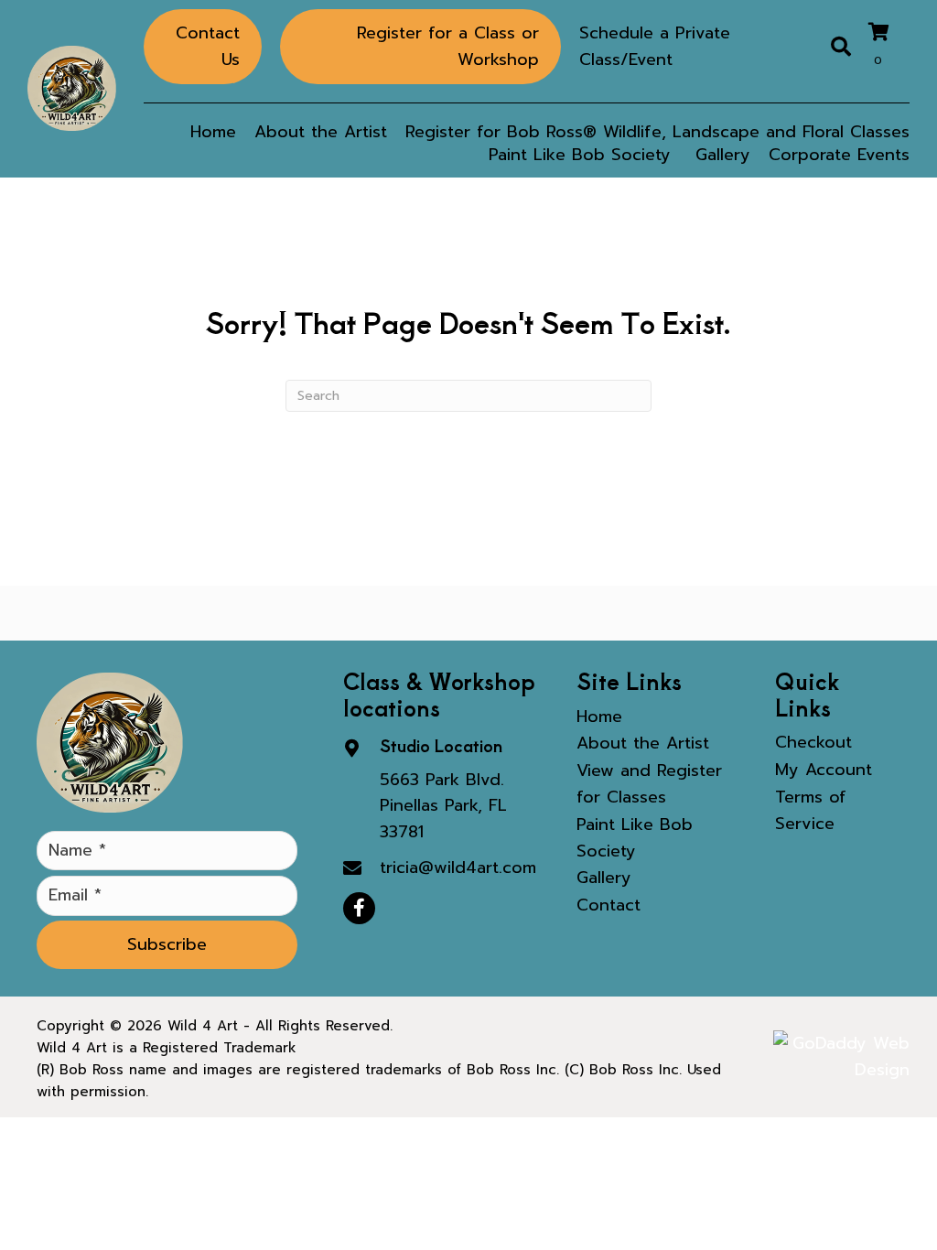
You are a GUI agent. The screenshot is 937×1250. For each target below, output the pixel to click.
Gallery (603, 877)
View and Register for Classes (649, 784)
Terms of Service (810, 810)
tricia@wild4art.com (458, 867)
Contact (608, 905)
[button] (167, 945)
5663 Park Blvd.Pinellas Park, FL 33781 (443, 806)
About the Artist (642, 743)
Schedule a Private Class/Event (654, 46)
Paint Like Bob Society (634, 838)
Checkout (813, 742)
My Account (823, 769)
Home (599, 716)
